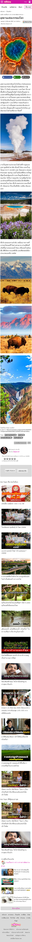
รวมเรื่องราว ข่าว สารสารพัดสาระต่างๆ (15, 864)
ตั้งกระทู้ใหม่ (16, 908)
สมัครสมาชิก (22, 471)
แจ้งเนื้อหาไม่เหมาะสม (16, 938)
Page (16, 920)
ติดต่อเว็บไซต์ (10, 935)
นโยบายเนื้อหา (6, 932)
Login (10, 470)
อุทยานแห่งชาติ (10, 435)
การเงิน (28, 918)
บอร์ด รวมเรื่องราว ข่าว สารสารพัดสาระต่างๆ (11, 14)
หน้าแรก (2, 11)
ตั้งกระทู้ (28, 7)
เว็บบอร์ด (4, 7)
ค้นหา (20, 7)
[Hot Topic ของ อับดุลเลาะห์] (4, 453)
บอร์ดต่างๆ (13, 7)
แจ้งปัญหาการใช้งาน (20, 935)
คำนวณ (23, 918)
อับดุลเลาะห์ (9, 23)
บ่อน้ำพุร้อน (17, 438)
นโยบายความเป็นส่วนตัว (22, 929)
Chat (28, 914)
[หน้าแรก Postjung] (7, 1)
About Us (27, 932)
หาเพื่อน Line (5, 918)
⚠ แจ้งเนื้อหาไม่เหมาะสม (20, 443)
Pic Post (12, 918)
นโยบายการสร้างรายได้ (17, 932)
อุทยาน (20, 435)
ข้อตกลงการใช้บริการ (9, 929)
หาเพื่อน (23, 914)
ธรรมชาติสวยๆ (5, 438)
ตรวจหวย (10, 914)
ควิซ (18, 918)
